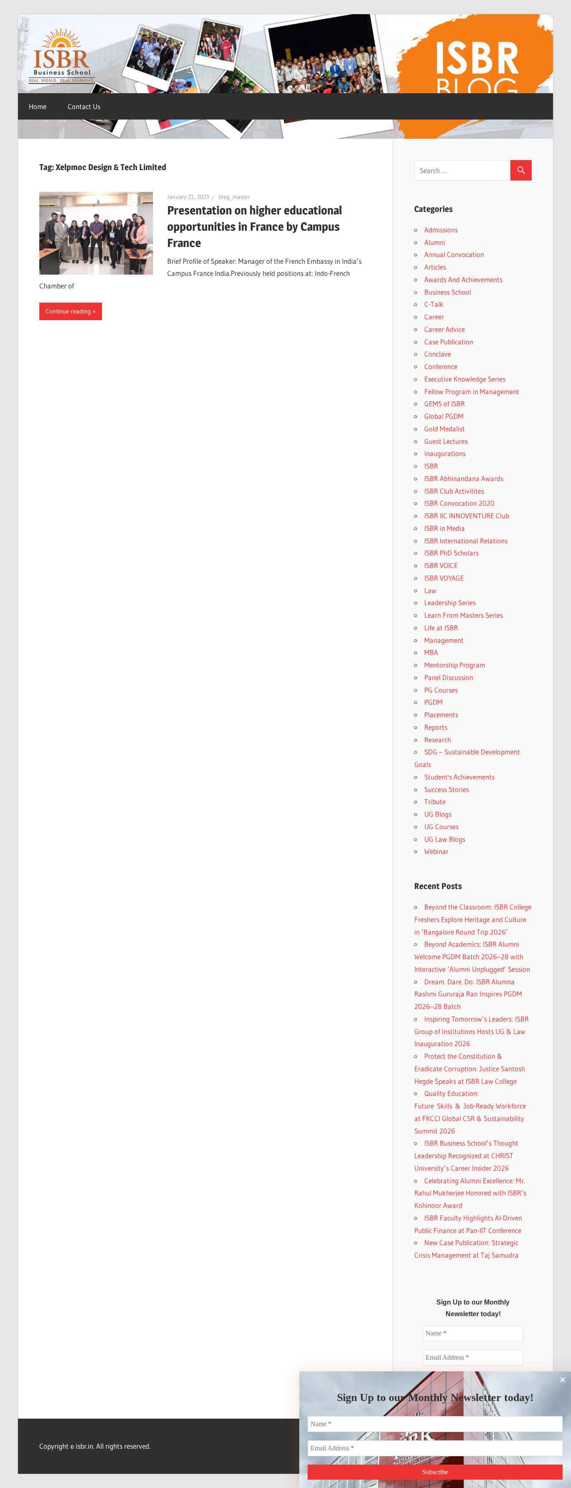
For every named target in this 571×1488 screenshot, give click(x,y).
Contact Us (84, 106)
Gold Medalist (444, 428)
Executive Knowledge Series (464, 379)
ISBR (431, 465)
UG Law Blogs (444, 839)
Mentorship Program (454, 664)
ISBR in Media (444, 528)
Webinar (436, 851)
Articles (435, 266)
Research (437, 739)
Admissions (441, 229)
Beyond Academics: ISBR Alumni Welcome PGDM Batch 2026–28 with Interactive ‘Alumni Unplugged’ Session (472, 956)
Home (37, 106)
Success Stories (446, 789)
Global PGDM (444, 416)
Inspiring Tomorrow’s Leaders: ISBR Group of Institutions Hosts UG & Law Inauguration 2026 (471, 1031)
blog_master (234, 197)
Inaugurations (445, 453)
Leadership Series (450, 602)
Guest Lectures (446, 441)
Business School (447, 292)
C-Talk (434, 304)
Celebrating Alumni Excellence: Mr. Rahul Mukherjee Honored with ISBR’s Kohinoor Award (470, 1193)
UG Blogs (437, 814)
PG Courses (441, 689)
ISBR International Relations (465, 540)
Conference (440, 366)
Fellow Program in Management (471, 391)
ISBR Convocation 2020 (459, 503)
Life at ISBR (441, 627)
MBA (431, 652)
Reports (435, 727)
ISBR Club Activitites (454, 491)
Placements (441, 714)
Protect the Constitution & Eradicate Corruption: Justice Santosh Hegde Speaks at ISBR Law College (469, 1068)
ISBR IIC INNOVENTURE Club (466, 515)
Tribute (435, 801)
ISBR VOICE (441, 565)
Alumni (434, 242)
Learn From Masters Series (463, 615)
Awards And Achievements (463, 279)
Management (444, 640)
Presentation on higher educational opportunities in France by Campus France (254, 226)
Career (434, 316)
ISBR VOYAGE (444, 577)
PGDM (433, 702)
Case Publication (448, 341)
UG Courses (441, 826)
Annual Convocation (454, 254)
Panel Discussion (448, 677)
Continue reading (68, 311)
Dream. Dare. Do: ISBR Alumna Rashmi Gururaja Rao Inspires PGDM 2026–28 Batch (468, 994)
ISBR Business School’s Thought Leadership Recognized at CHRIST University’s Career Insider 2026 (466, 1155)
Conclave (437, 353)
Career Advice (444, 329)
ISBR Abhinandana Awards (463, 478)
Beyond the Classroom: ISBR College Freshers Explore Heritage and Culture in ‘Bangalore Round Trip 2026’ (472, 919)
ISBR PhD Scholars (451, 552)
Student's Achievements (459, 776)
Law (430, 590)
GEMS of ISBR (444, 403)
